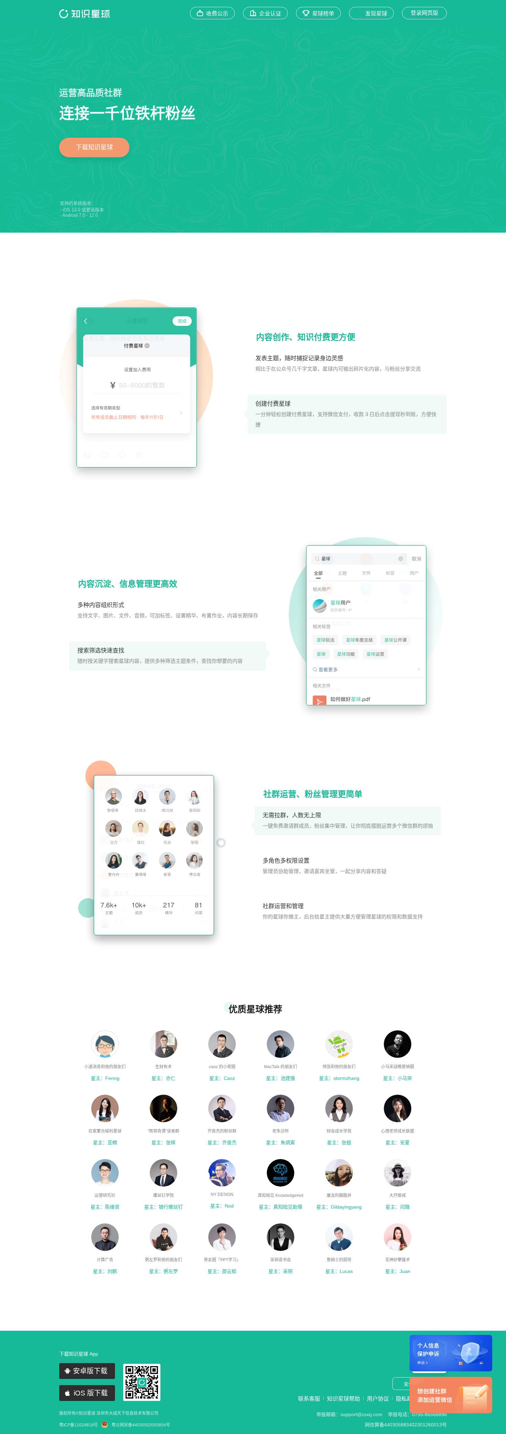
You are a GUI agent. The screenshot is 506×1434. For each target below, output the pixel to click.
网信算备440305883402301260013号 (406, 1424)
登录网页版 (424, 13)
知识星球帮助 (343, 1399)
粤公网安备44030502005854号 (141, 1425)
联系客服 (309, 1399)
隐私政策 (407, 1399)
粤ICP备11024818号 (78, 1425)
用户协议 (378, 1399)
